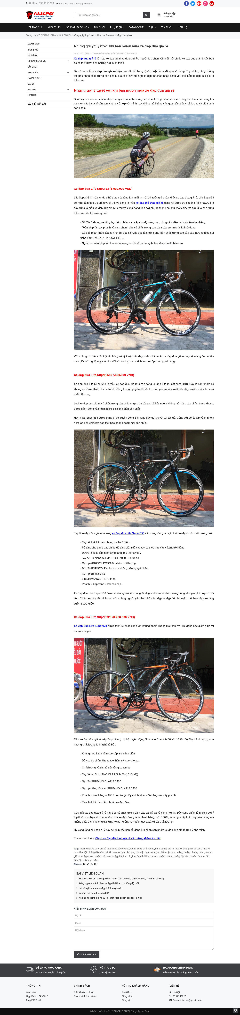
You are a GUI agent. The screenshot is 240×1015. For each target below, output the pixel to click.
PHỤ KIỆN (116, 27)
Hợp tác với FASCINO (37, 996)
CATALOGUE (136, 27)
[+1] (95, 864)
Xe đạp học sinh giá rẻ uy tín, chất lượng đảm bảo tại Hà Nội (110, 898)
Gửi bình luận (88, 954)
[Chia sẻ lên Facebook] (84, 864)
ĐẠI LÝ (153, 27)
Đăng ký (126, 1000)
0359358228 (46, 3)
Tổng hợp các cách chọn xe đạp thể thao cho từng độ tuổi (109, 883)
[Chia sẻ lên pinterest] (92, 864)
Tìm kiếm (126, 992)
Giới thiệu (55, 27)
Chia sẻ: (78, 864)
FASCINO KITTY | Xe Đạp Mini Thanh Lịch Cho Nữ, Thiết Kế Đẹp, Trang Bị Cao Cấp (122, 878)
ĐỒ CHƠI (99, 27)
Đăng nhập (127, 996)
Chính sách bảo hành (85, 996)
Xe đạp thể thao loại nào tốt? (94, 893)
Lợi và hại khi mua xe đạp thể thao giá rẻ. (100, 888)
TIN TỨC (166, 27)
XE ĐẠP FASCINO (77, 27)
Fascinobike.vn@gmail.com (78, 3)
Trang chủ (36, 27)
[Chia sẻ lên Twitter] (88, 864)
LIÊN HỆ (182, 27)
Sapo (147, 1011)
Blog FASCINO (33, 1000)
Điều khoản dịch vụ (84, 992)
